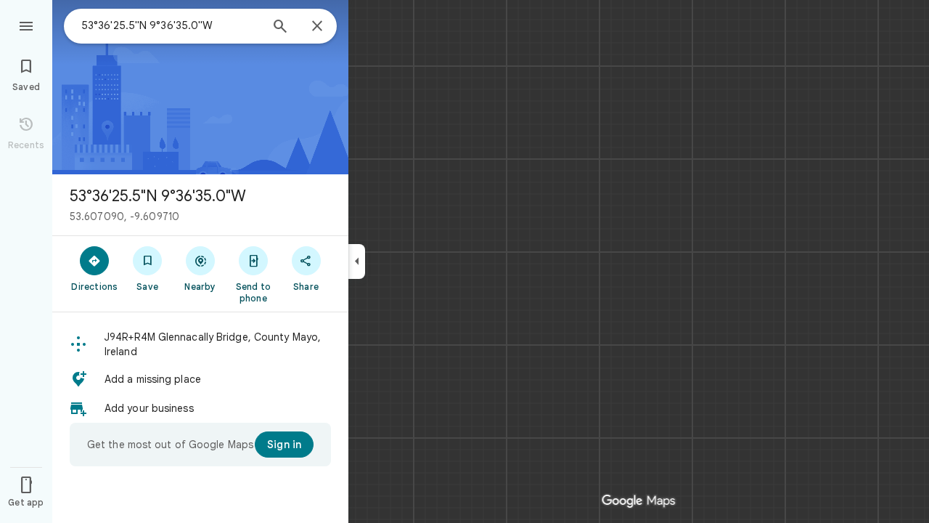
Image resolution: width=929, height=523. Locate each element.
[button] (200, 344)
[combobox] (170, 25)
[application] (464, 261)
